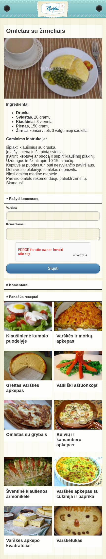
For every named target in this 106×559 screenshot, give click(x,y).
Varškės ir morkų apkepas (74, 338)
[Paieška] (99, 8)
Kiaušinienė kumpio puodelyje (27, 338)
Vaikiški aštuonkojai (77, 385)
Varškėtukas (69, 540)
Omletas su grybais (26, 434)
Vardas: (11, 207)
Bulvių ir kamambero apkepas (68, 439)
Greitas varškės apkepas (22, 388)
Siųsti (53, 268)
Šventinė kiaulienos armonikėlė (27, 494)
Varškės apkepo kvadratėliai (23, 543)
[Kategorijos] (7, 8)
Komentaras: (15, 224)
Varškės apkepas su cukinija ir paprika (77, 494)
